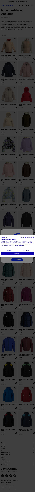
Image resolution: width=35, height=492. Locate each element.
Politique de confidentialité (27, 237)
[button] (4, 237)
